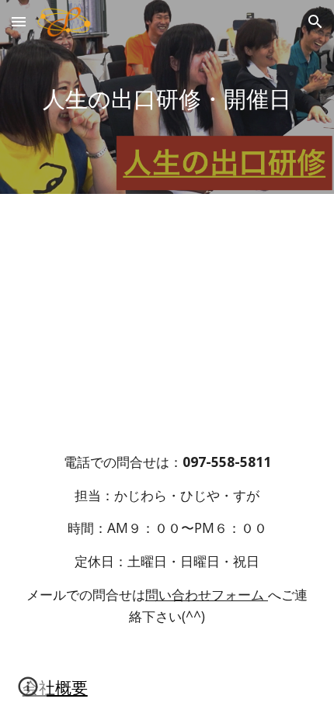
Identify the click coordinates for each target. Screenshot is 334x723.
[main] (167, 97)
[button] (18, 21)
